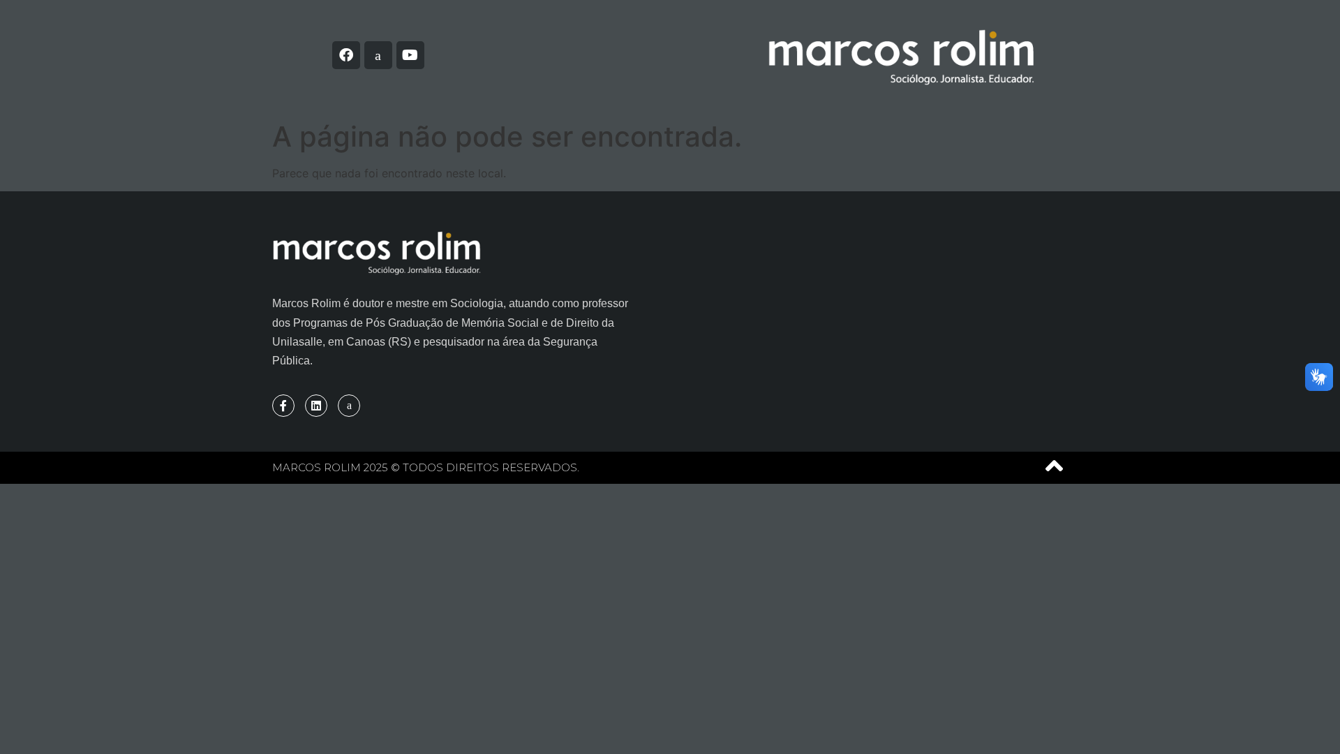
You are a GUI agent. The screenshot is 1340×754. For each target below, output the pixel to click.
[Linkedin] (316, 405)
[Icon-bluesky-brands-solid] (378, 55)
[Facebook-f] (283, 405)
